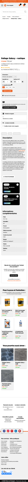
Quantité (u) (5, 79)
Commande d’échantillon (15, 453)
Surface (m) (17, 79)
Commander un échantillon (9, 107)
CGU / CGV (4, 462)
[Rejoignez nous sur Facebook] (4, 431)
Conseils (12, 442)
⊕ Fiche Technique (8, 176)
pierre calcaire (22, 150)
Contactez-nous (13, 444)
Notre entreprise (5, 448)
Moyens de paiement (15, 448)
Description (4, 133)
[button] (26, 26)
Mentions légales (5, 459)
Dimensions (5, 74)
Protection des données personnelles (9, 461)
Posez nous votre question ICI (14, 280)
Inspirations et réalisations (16, 441)
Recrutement (4, 450)
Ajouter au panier (7, 90)
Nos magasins (4, 447)
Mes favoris (3, 444)
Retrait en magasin (14, 451)
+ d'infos (10, 133)
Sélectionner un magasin (8, 118)
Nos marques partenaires (15, 447)
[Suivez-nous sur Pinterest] (12, 431)
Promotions (4, 451)
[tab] (4, 133)
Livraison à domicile (14, 450)
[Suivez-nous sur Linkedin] (15, 431)
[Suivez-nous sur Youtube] (19, 431)
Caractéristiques (16, 133)
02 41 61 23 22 (14, 275)
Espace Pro (3, 442)
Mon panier (3, 445)
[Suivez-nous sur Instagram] (8, 431)
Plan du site (3, 464)
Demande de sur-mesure (15, 445)
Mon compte (4, 441)
